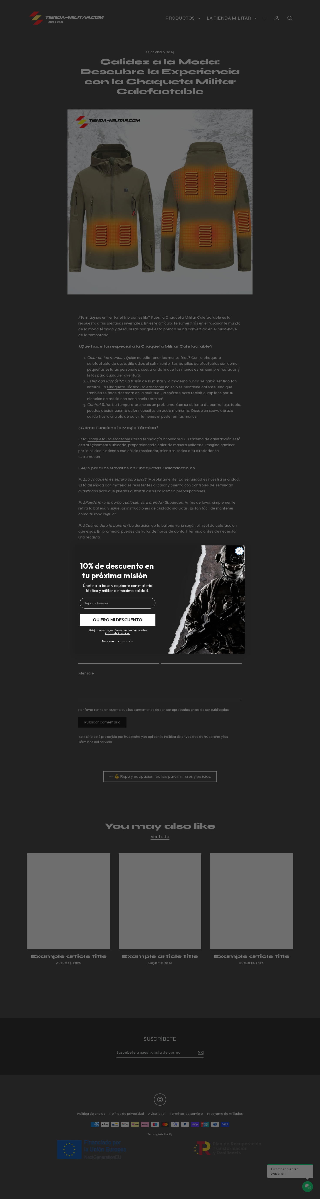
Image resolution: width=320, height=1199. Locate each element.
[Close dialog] (239, 551)
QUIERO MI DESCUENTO (117, 619)
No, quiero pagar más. (117, 641)
